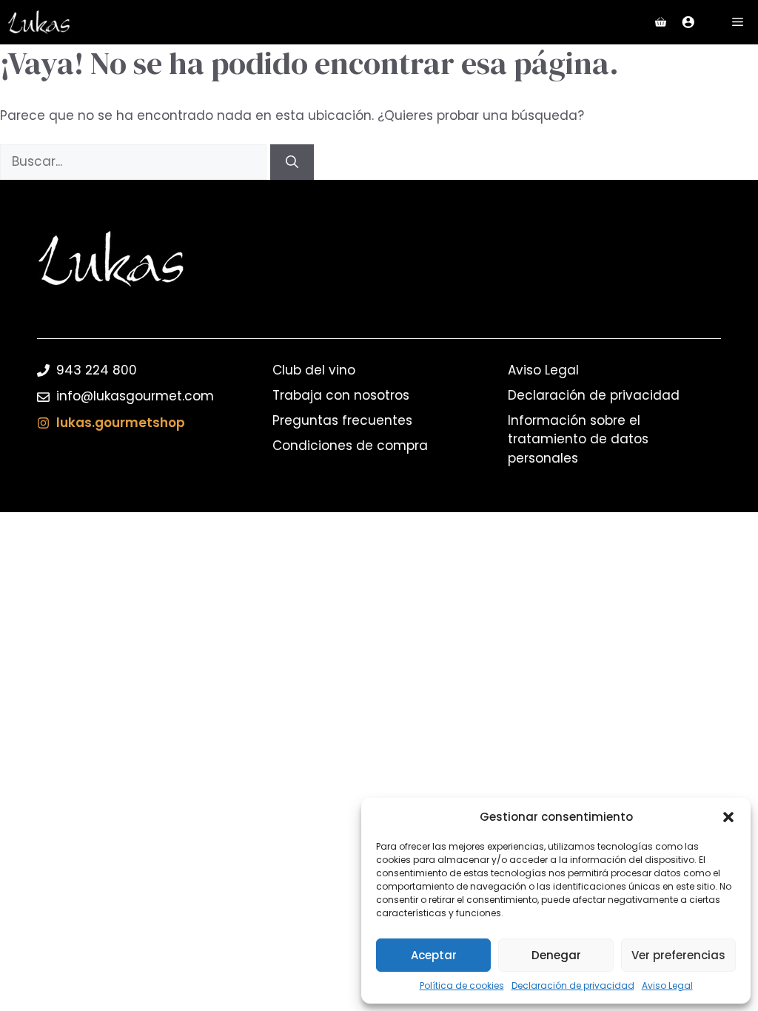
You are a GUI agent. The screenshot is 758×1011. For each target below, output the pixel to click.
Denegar (556, 955)
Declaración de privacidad (573, 985)
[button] (728, 817)
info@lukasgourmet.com (135, 396)
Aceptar (434, 955)
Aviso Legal (667, 985)
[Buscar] (292, 162)
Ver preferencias (678, 955)
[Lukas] (38, 22)
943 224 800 (96, 370)
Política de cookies (462, 985)
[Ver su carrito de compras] (660, 22)
